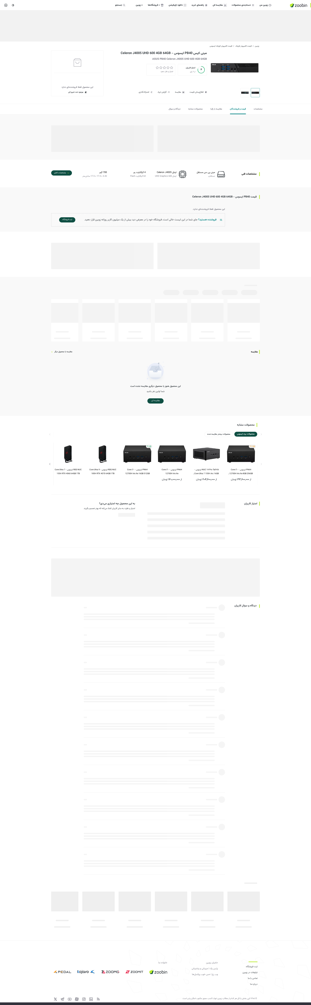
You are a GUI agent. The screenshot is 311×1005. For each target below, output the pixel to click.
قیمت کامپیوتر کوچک (243, 46)
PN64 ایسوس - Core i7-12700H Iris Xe (172, 471)
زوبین (257, 46)
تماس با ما (253, 978)
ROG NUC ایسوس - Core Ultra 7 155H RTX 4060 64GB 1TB (68, 471)
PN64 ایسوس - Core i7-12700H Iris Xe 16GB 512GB (137, 471)
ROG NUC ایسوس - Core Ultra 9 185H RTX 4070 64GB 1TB (102, 471)
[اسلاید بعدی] (50, 464)
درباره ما (254, 984)
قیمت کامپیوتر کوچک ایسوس (221, 46)
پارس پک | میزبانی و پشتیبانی (205, 968)
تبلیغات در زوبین (250, 972)
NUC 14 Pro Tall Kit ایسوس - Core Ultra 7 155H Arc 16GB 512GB (206, 472)
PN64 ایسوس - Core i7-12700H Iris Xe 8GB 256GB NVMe (241, 472)
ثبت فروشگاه (252, 966)
